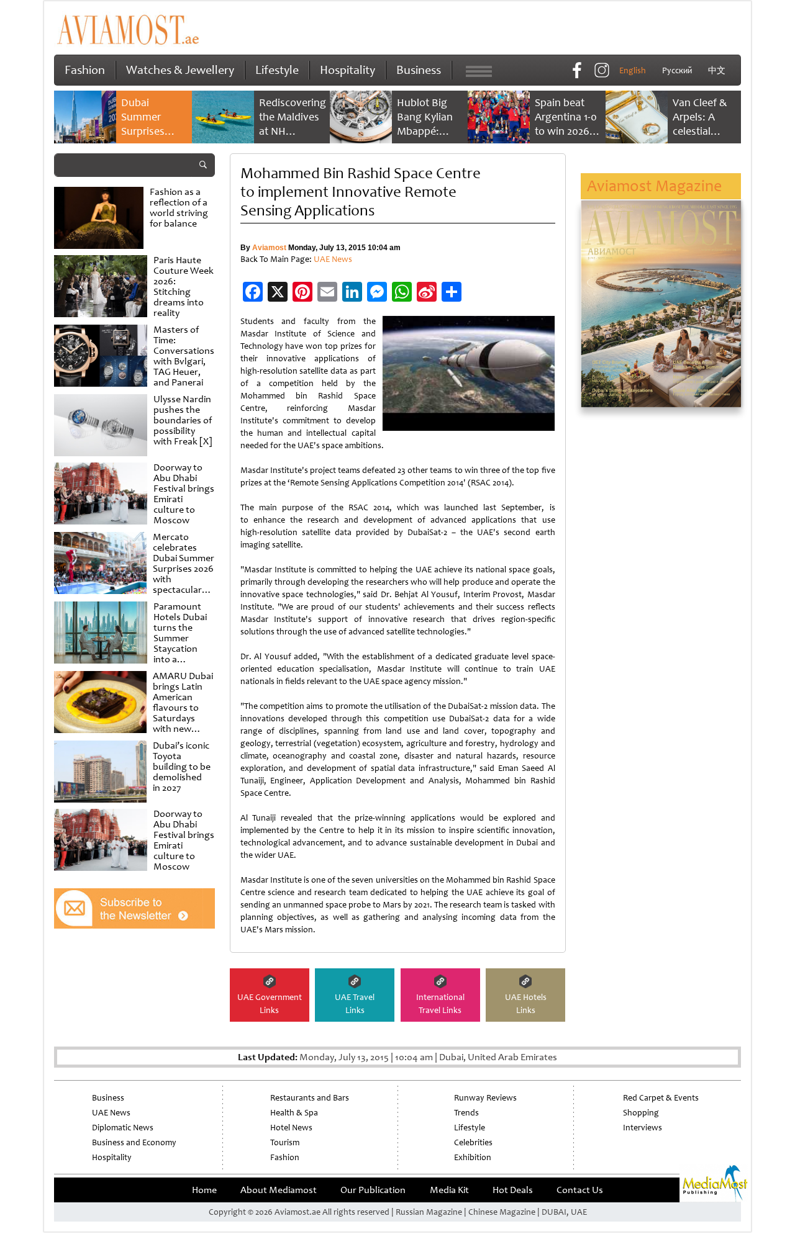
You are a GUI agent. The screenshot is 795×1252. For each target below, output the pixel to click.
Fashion (85, 70)
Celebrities (473, 1142)
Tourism (284, 1142)
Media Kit (449, 1190)
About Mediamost (278, 1190)
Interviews (642, 1127)
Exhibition (472, 1157)
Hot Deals (513, 1190)
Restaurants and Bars (309, 1097)
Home (204, 1190)
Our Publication (373, 1190)
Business (418, 70)
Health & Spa (294, 1112)
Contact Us (579, 1190)
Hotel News (291, 1127)
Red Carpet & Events (661, 1097)
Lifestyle (277, 70)
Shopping (641, 1112)
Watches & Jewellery (180, 70)
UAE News (333, 259)
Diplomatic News (122, 1127)
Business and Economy (134, 1142)
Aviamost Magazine (654, 186)
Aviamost (269, 247)
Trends (466, 1112)
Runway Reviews (485, 1097)
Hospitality (347, 70)
